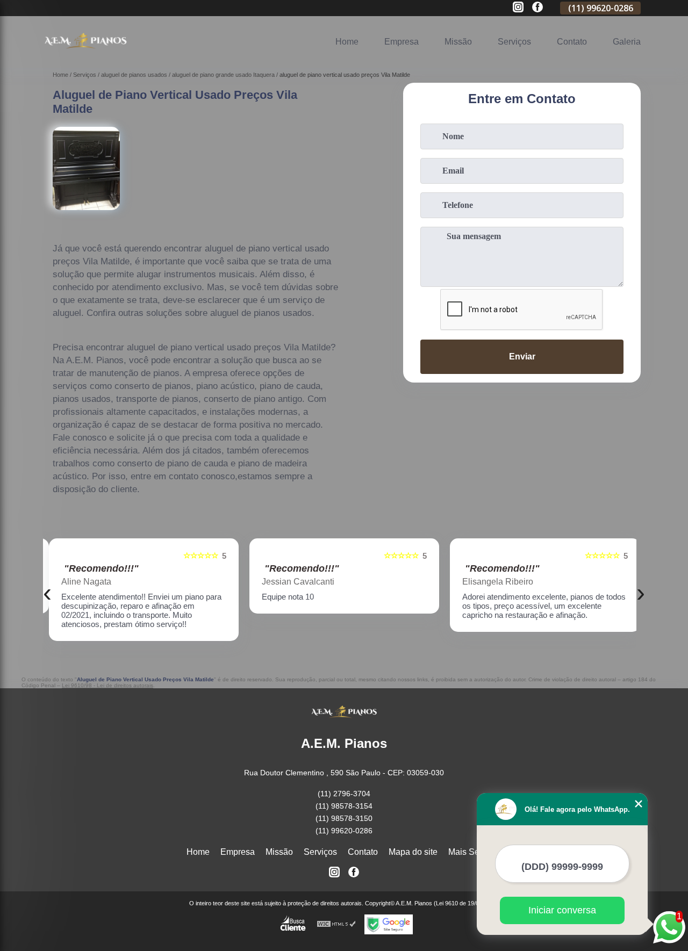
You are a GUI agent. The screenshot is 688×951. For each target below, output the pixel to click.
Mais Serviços (475, 851)
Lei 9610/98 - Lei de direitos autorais (107, 685)
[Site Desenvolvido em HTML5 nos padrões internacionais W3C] (336, 924)
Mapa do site (413, 851)
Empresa (401, 41)
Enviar (522, 356)
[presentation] (47, 592)
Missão (458, 41)
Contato (572, 41)
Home (347, 41)
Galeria (627, 41)
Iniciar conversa (562, 910)
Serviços (514, 41)
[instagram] (518, 8)
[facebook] (537, 8)
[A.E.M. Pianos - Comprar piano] (85, 54)
